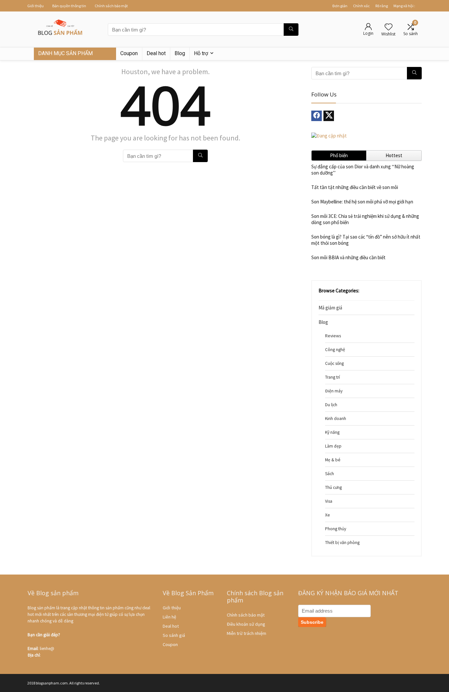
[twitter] (328, 116)
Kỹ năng (332, 432)
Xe (327, 515)
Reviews (333, 336)
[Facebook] (316, 116)
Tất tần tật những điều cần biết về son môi (354, 187)
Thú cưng (333, 487)
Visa (328, 501)
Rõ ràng (381, 5)
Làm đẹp (333, 446)
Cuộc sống (334, 363)
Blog (180, 53)
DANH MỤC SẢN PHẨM (65, 53)
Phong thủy (335, 529)
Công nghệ (335, 349)
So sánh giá (174, 635)
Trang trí (332, 377)
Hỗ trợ (201, 53)
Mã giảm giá (330, 307)
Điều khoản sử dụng (246, 624)
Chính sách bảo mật (111, 5)
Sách (329, 473)
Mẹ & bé (333, 460)
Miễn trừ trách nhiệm (246, 633)
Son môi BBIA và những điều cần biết (348, 257)
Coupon (129, 53)
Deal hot (156, 53)
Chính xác (361, 5)
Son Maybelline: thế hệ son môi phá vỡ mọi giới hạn (362, 202)
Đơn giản (339, 5)
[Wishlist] (388, 27)
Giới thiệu (35, 5)
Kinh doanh (335, 418)
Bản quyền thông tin (69, 5)
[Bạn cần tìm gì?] (291, 29)
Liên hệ (169, 617)
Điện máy (334, 391)
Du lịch (331, 405)
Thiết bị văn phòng (342, 542)
